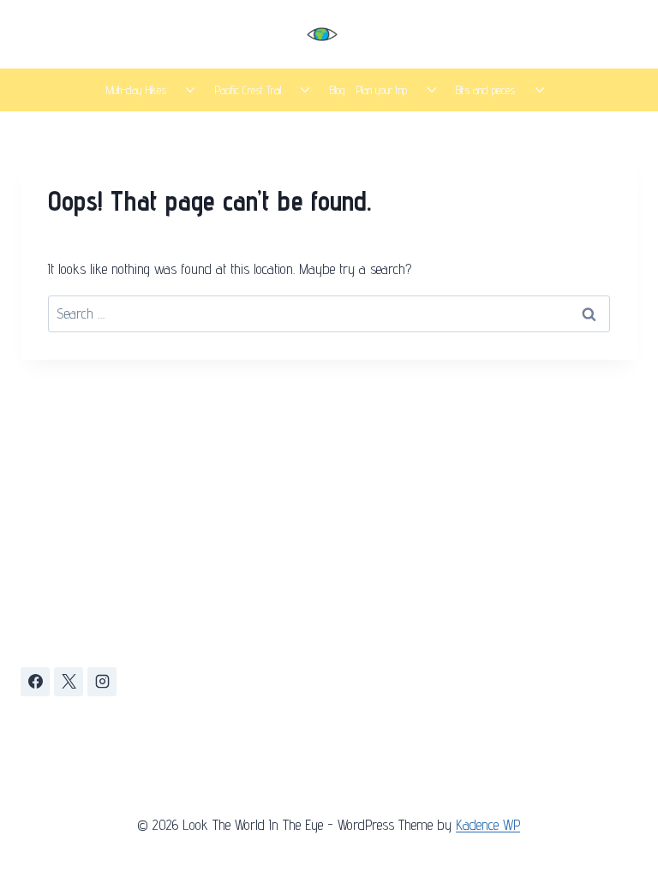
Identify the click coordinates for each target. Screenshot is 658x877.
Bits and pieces (485, 90)
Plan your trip (381, 90)
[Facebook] (35, 681)
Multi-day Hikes (136, 90)
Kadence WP (488, 824)
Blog (337, 90)
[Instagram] (102, 681)
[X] (68, 681)
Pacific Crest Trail (248, 90)
